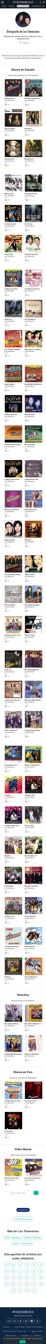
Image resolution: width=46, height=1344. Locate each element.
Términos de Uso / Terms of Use (14, 1331)
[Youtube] (31, 1321)
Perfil (7, 1237)
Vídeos (12, 6)
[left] (2, 6)
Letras (16, 1243)
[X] (37, 1321)
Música (37, 1237)
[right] (43, 6)
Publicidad (25, 1335)
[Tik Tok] (14, 1321)
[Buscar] (36, 1193)
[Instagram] (26, 1321)
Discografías (23, 6)
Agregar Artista (36, 1331)
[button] (24, 42)
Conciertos (36, 6)
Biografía (17, 1237)
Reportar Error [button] (23, 1210)
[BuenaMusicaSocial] (9, 1321)
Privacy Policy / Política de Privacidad (28, 1327)
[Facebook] (20, 1321)
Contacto (6, 1327)
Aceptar (22, 1341)
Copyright (37, 1335)
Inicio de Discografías (23, 1218)
